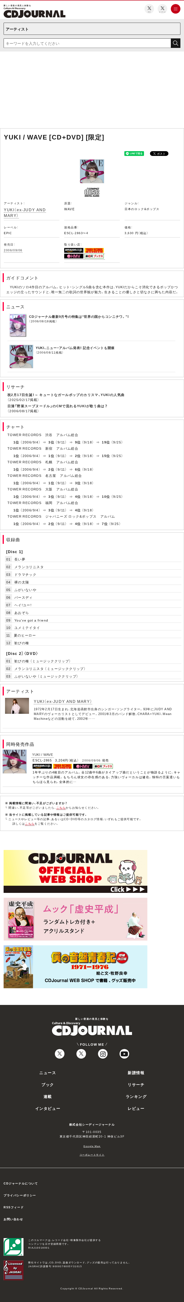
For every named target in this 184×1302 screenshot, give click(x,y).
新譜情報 (136, 1072)
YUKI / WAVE (42, 754)
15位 (106, 455)
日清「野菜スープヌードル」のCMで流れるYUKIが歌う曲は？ (57, 405)
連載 (48, 1096)
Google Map (92, 1146)
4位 (78, 496)
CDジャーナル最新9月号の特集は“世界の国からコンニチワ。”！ (79, 316)
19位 (106, 442)
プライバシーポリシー (20, 1195)
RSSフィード (14, 1207)
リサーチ (136, 1084)
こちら (61, 807)
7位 (105, 523)
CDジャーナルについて (21, 1183)
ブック (47, 1084)
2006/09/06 (13, 250)
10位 (106, 496)
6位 (78, 469)
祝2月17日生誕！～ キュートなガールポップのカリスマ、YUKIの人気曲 (66, 394)
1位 (16, 442)
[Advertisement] (92, 90)
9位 (78, 442)
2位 (78, 455)
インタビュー (48, 1108)
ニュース (47, 1072)
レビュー (136, 1108)
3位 (51, 442)
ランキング (136, 1096)
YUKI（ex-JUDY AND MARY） (25, 212)
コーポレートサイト (92, 1154)
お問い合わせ (13, 1219)
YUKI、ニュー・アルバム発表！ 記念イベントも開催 (75, 347)
